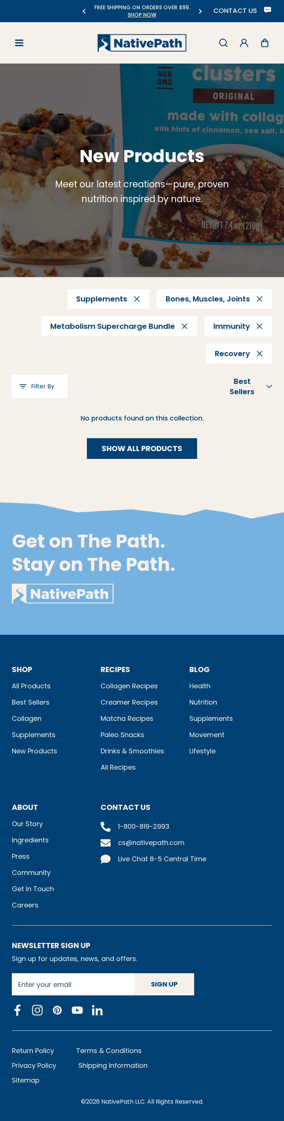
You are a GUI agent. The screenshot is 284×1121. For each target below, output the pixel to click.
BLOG (199, 669)
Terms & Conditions (109, 1050)
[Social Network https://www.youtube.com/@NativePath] (77, 1010)
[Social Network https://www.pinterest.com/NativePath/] (57, 1010)
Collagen (26, 718)
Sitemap (26, 1080)
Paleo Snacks (122, 734)
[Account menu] (244, 42)
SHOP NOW (142, 14)
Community (31, 872)
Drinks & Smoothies (132, 751)
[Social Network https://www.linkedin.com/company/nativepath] (97, 1010)
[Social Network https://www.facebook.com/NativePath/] (17, 1010)
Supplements (33, 734)
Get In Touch (33, 888)
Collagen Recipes (129, 686)
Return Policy (33, 1050)
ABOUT (25, 807)
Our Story (27, 823)
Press (21, 856)
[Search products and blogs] (223, 42)
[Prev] (83, 11)
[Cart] (264, 42)
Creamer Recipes (129, 702)
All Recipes (118, 767)
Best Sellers (31, 702)
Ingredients (30, 840)
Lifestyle (202, 751)
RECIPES (115, 669)
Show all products (142, 448)
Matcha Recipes (127, 718)
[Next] (200, 11)
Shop (22, 669)
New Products (34, 751)
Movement (206, 734)
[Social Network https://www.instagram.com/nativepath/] (37, 1010)
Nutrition (203, 702)
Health (199, 686)
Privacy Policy (34, 1065)
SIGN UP (164, 984)
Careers (25, 905)
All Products (31, 686)
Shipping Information (113, 1065)
